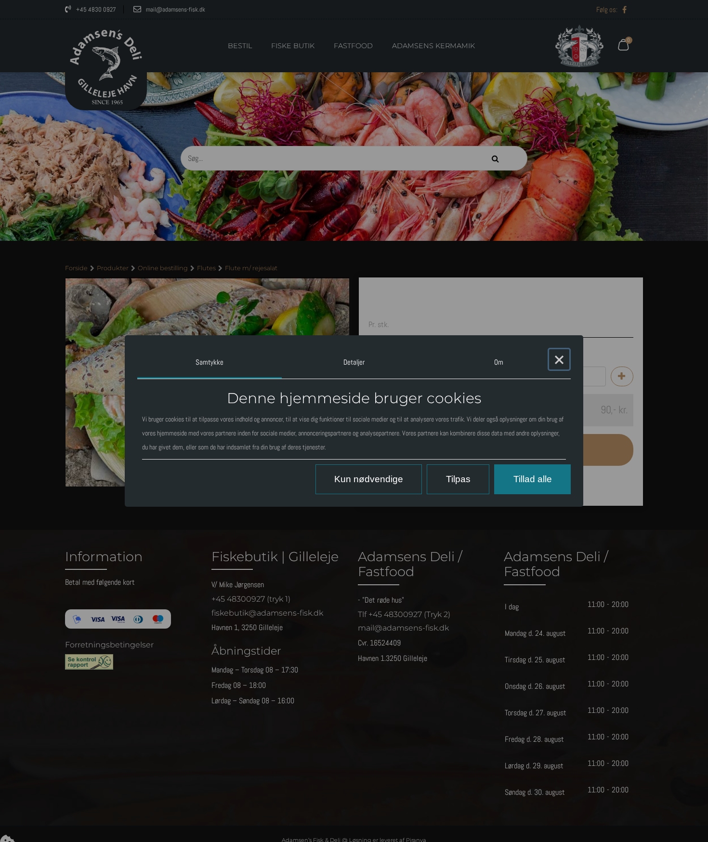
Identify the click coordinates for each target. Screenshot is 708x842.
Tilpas (458, 479)
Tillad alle (532, 479)
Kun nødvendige (368, 479)
